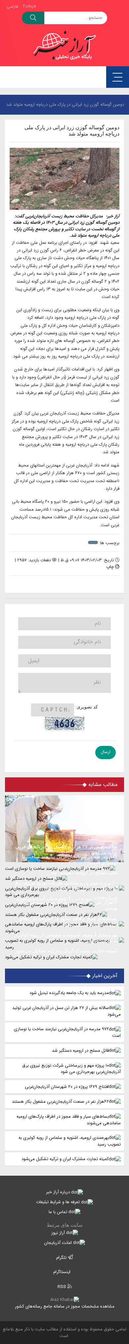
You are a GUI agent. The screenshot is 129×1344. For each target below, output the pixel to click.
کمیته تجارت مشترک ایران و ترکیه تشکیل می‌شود (65, 1158)
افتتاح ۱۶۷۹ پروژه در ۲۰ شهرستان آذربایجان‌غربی (67, 1086)
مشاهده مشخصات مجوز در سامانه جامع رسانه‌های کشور (64, 1306)
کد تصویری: (86, 706)
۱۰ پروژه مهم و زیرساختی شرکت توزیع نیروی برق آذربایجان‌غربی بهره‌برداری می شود (71, 1069)
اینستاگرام (62, 1271)
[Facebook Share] (61, 584)
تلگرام (62, 1257)
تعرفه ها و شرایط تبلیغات (58, 1202)
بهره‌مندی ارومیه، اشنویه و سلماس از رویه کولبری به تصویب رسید (70, 1141)
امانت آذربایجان (58, 1242)
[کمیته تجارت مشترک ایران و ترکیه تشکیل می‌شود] (64, 957)
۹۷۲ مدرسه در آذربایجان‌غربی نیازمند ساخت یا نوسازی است (67, 1032)
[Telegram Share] (54, 584)
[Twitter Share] (74, 584)
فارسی (12, 6)
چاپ (110, 566)
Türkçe (29, 6)
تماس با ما (58, 1211)
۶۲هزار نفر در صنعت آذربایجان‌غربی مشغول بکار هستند (60, 1101)
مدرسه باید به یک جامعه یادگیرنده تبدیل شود (69, 992)
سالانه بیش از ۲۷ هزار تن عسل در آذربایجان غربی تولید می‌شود (66, 1011)
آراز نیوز (58, 1232)
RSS (62, 1286)
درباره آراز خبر (58, 1192)
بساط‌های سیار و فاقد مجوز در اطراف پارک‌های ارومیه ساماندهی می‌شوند (69, 1120)
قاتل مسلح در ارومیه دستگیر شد (80, 1050)
